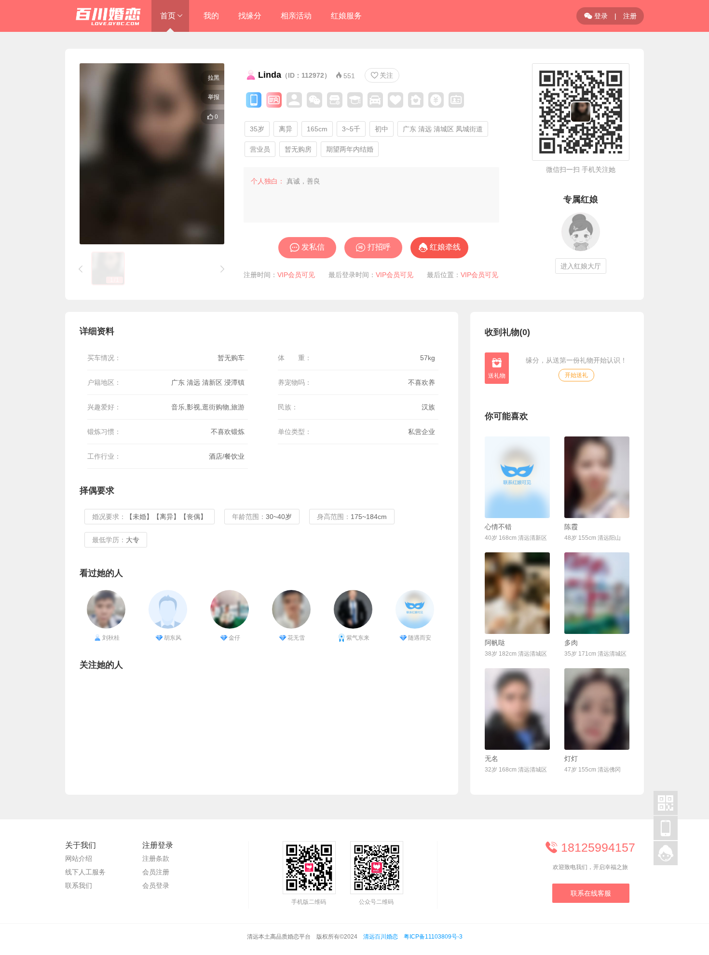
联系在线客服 (591, 893)
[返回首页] (103, 16)
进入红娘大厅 (580, 266)
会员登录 (155, 885)
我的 (211, 16)
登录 (596, 16)
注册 (630, 16)
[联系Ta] (517, 477)
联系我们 (78, 885)
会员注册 (155, 872)
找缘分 (249, 16)
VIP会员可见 (296, 275)
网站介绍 (78, 858)
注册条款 (155, 858)
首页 (168, 16)
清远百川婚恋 (380, 936)
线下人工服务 (85, 872)
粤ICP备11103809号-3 (433, 936)
